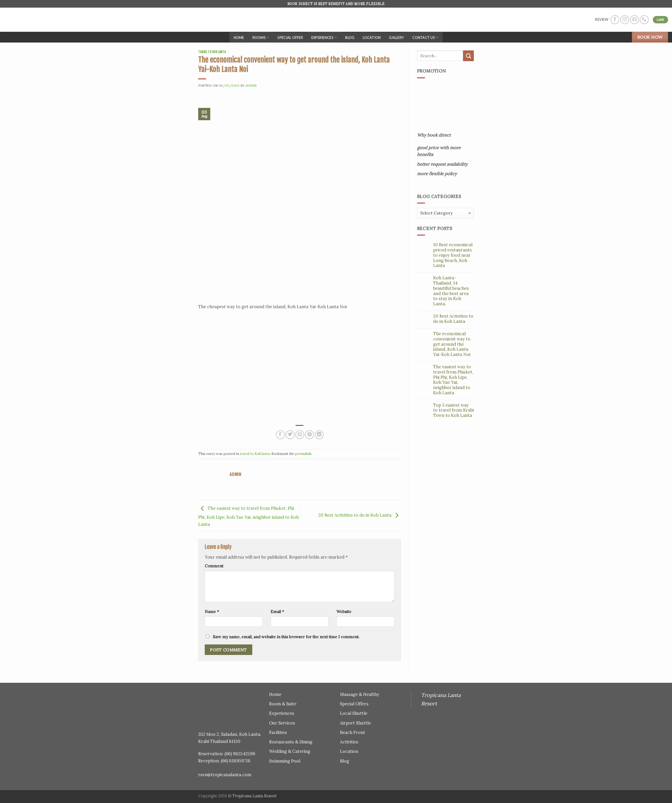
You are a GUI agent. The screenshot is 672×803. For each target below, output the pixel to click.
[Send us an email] (634, 19)
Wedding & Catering (289, 751)
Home (239, 37)
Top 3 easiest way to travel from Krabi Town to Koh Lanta (453, 410)
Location (372, 37)
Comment (214, 565)
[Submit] (468, 55)
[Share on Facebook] (280, 434)
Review (601, 19)
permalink (303, 454)
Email (277, 611)
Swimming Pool (284, 761)
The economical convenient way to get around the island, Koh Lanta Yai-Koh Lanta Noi (451, 344)
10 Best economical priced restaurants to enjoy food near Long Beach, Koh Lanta (452, 255)
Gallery (396, 37)
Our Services (282, 723)
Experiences (322, 37)
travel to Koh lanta (212, 52)
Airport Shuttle (355, 723)
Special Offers (354, 704)
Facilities (278, 732)
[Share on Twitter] (290, 434)
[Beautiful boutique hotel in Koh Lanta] (13, 20)
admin (251, 85)
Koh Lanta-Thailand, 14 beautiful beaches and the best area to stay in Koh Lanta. (451, 291)
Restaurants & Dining (290, 742)
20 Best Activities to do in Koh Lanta (355, 515)
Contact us (423, 37)
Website (344, 611)
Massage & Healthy (359, 694)
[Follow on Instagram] (624, 19)
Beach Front (352, 732)
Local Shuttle (353, 713)
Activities (349, 742)
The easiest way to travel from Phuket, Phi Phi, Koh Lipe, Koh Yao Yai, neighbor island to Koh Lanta (248, 516)
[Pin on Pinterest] (309, 434)
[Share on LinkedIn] (319, 434)
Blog (349, 37)
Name (212, 611)
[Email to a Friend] (299, 434)
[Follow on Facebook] (615, 19)
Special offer (290, 37)
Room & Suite (282, 704)
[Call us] (644, 19)
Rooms (259, 37)
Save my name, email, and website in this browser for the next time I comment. (286, 636)
